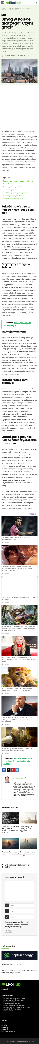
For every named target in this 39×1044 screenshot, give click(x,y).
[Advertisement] (19, 109)
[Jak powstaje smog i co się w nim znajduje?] (10, 839)
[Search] (36, 2)
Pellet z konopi (8, 1011)
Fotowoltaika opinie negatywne (14, 998)
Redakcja (5, 1027)
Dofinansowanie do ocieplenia (14, 1005)
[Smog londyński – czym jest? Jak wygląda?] (28, 814)
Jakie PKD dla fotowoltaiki (12, 1009)
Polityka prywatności (8, 1031)
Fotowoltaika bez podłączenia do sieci (17, 1007)
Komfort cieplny (9, 1002)
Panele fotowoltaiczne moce (14, 1000)
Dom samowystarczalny (12, 1004)
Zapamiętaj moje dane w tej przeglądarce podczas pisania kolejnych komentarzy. (16, 924)
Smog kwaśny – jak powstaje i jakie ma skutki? (27, 854)
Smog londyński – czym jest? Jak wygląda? (27, 828)
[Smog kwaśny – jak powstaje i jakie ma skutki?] (28, 839)
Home (4, 8)
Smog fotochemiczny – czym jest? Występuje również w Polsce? (10, 829)
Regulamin (5, 1029)
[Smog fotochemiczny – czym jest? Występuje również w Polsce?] (10, 814)
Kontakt (4, 1025)
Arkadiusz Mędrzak (9, 56)
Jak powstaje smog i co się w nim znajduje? (10, 853)
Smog (17, 8)
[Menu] (2, 2)
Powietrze (10, 8)
